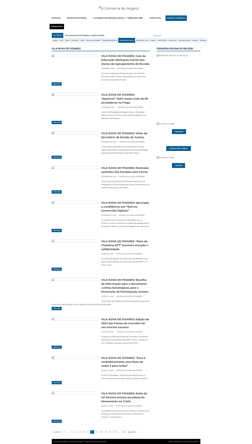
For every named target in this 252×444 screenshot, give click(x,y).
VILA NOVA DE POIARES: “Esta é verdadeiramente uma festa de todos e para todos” (123, 361)
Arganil (55, 40)
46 (124, 432)
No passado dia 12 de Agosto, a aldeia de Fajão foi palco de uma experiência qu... (99, 35)
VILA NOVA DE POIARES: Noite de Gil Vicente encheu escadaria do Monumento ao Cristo (124, 397)
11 (96, 432)
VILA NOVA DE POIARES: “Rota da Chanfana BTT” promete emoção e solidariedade (124, 245)
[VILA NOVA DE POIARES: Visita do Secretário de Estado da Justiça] (75, 133)
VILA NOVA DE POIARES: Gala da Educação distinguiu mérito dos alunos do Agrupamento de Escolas (125, 60)
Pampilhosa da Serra (110, 40)
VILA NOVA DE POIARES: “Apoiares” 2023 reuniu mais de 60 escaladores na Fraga (124, 98)
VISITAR (178, 165)
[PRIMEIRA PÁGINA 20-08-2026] (178, 82)
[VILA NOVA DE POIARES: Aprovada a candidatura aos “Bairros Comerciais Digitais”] (75, 203)
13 (105, 432)
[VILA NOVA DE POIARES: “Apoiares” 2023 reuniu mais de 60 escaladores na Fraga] (75, 95)
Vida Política (162, 40)
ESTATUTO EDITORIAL (77, 18)
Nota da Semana (184, 40)
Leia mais (56, 84)
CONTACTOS (155, 18)
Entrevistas (173, 40)
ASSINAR (179, 132)
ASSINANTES (57, 26)
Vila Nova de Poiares (126, 40)
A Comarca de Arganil (190, 441)
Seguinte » (132, 432)
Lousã (82, 40)
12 (101, 432)
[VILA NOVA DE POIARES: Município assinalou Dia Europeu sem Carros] (75, 168)
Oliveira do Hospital (93, 40)
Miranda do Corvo (142, 40)
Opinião (195, 40)
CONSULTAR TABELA (178, 148)
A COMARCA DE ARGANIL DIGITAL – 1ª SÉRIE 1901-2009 (118, 18)
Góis (61, 40)
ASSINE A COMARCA (176, 18)
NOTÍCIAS (56, 18)
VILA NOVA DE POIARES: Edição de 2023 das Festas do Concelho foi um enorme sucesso (125, 323)
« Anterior (57, 432)
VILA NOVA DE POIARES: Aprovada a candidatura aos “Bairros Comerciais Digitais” (125, 206)
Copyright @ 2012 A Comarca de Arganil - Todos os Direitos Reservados (80, 441)
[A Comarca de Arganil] (126, 8)
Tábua (67, 40)
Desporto (203, 40)
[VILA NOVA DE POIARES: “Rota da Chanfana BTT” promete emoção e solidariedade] (75, 241)
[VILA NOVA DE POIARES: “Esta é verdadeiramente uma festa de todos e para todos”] (75, 358)
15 (115, 432)
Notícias (121, 68)
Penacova (74, 40)
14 (110, 432)
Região (153, 40)
